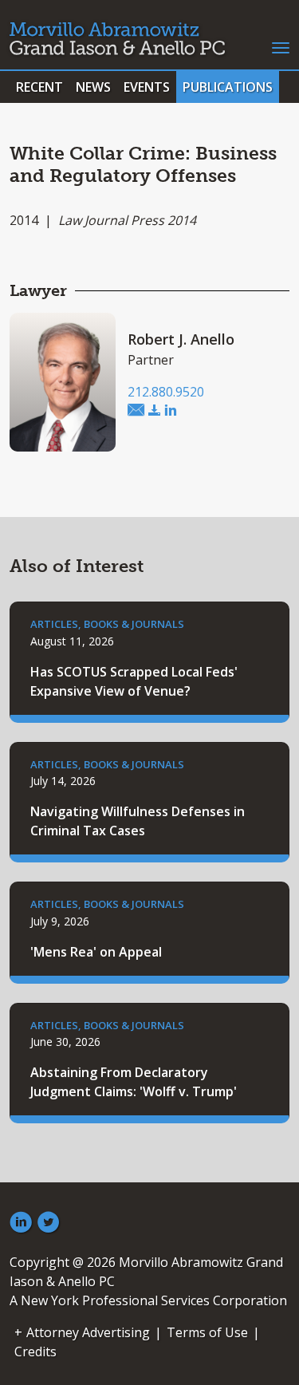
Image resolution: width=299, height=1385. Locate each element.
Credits (35, 1351)
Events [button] (147, 87)
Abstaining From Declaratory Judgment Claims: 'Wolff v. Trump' (133, 1081)
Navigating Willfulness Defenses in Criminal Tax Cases (137, 821)
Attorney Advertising (88, 1332)
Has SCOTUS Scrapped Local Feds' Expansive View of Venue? (134, 681)
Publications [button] (228, 87)
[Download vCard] (154, 411)
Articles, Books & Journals (107, 624)
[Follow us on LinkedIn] (21, 1223)
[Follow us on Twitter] (48, 1223)
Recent (39, 87)
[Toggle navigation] (280, 46)
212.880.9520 (166, 392)
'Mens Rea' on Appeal (96, 952)
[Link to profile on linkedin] (170, 411)
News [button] (93, 87)
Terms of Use (207, 1332)
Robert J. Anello (181, 339)
